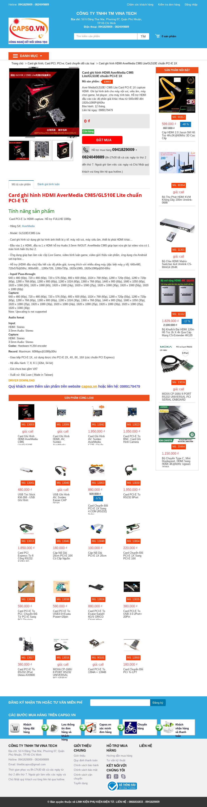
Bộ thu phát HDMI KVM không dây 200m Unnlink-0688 (177, 200)
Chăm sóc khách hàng (140, 4)
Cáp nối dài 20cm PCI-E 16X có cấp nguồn (63, 555)
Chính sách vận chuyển (83, 776)
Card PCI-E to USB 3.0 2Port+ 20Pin (132, 614)
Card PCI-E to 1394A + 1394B (97, 671)
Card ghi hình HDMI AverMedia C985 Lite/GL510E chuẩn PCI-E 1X (138, 63)
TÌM (143, 36)
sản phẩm (169, 36)
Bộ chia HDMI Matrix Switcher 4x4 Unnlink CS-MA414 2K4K (177, 264)
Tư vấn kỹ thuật (116, 760)
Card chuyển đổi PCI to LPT (133, 671)
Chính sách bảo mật (85, 769)
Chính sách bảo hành (86, 765)
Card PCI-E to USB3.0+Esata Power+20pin (62, 614)
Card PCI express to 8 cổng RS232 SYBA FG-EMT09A (25, 556)
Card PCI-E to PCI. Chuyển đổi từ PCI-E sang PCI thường (27, 615)
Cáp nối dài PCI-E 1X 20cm (97, 554)
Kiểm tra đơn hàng (169, 4)
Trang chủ (17, 63)
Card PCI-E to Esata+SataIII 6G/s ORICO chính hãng (96, 615)
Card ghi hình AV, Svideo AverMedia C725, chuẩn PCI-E (96, 440)
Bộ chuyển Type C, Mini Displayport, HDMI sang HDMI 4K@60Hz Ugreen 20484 (176, 462)
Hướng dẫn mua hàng (119, 755)
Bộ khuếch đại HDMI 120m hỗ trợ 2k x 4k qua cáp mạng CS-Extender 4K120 (178, 332)
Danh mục (29, 56)
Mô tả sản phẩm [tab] (21, 184)
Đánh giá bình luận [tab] (48, 184)
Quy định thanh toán (85, 760)
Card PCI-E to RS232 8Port (131, 496)
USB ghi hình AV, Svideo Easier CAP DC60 (61, 498)
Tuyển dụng (81, 783)
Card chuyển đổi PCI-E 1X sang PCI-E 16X (133, 555)
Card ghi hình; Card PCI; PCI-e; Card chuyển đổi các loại (61, 63)
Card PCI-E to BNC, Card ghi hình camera (132, 439)
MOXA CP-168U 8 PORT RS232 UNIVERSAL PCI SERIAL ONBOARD (62, 673)
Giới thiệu (79, 755)
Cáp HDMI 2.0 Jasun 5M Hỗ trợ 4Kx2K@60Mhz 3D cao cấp (178, 135)
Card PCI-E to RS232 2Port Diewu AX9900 (26, 672)
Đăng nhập (191, 4)
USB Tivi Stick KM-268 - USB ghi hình (26, 497)
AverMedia (28, 226)
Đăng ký (158, 702)
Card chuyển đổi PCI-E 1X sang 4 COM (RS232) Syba (98, 509)
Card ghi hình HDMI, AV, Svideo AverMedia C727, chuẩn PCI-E (61, 440)
